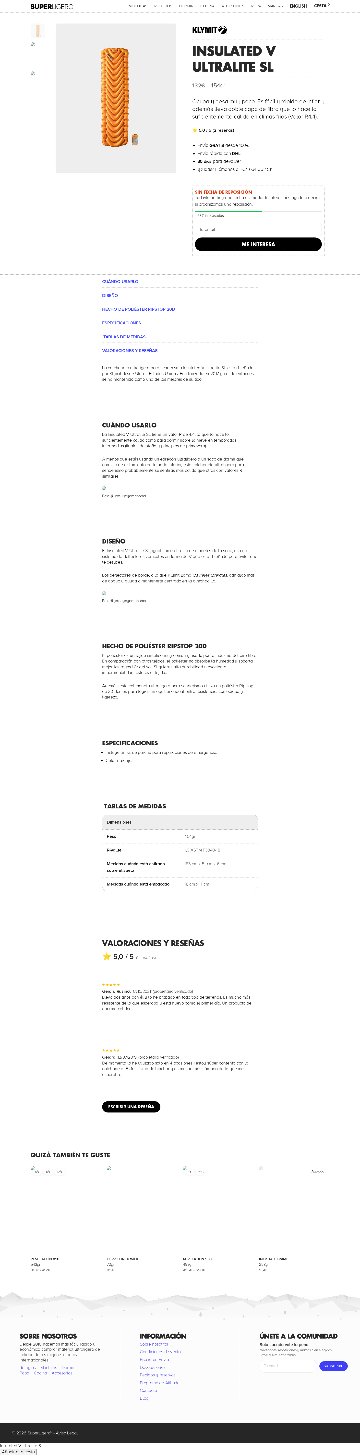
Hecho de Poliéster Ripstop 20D (138, 309)
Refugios (163, 6)
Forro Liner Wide (123, 1259)
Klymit (115, 373)
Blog (144, 1398)
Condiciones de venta (160, 1351)
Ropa (256, 6)
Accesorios (232, 6)
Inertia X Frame (273, 1259)
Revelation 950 (197, 1259)
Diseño (110, 295)
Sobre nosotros (154, 1344)
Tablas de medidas (123, 337)
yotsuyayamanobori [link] (130, 496)
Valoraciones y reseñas (130, 350)
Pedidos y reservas (157, 1375)
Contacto (148, 1390)
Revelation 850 (45, 1259)
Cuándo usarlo (120, 281)
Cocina (207, 6)
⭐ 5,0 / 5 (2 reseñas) (213, 130)
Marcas (275, 6)
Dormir (186, 6)
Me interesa (258, 244)
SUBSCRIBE (333, 1366)
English (298, 6)
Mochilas (138, 6)
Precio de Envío (154, 1359)
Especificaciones (121, 323)
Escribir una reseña (131, 1106)
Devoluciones (153, 1367)
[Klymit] (211, 30)
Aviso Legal (67, 1432)
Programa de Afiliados (160, 1382)
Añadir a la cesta (18, 1451)
